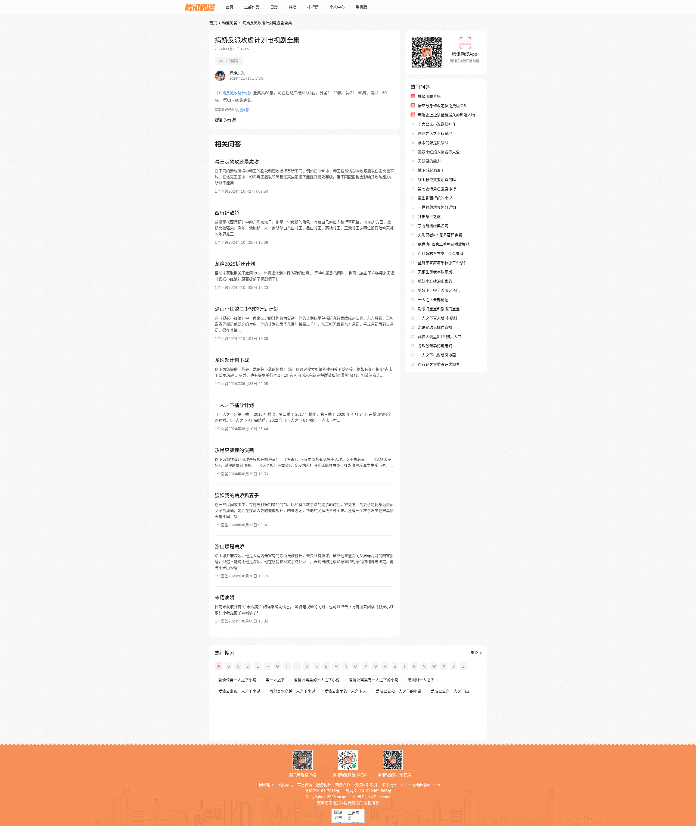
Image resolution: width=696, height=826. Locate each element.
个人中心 (337, 7)
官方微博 (304, 785)
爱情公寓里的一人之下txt (345, 691)
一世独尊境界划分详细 (437, 207)
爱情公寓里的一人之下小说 (317, 680)
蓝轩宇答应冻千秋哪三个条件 (442, 263)
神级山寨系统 (429, 96)
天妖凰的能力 (429, 161)
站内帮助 (285, 785)
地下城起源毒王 (431, 170)
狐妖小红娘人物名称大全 (439, 152)
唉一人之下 (275, 680)
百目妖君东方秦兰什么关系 (441, 253)
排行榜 (313, 7)
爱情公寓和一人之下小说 (239, 691)
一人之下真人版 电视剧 (437, 318)
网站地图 (266, 785)
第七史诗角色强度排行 (437, 189)
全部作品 (251, 7)
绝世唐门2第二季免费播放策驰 (444, 244)
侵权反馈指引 (365, 785)
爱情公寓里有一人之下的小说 (373, 680)
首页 (229, 7)
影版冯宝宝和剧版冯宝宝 (439, 309)
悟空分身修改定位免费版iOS (442, 106)
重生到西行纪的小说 (435, 198)
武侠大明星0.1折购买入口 (439, 336)
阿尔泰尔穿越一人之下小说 (292, 691)
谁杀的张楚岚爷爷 (433, 142)
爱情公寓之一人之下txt (450, 691)
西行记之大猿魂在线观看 (439, 364)
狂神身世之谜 (429, 216)
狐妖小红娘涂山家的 (435, 281)
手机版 (361, 7)
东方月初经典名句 (433, 226)
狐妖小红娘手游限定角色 (439, 290)
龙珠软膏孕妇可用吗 (435, 346)
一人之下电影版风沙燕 (437, 355)
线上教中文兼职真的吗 (437, 179)
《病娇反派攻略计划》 (234, 93)
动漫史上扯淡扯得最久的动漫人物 (446, 115)
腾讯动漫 (200, 7)
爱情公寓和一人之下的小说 (398, 691)
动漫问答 (229, 23)
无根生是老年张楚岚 (435, 272)
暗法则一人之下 (421, 680)
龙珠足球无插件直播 (435, 327)
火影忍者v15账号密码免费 (440, 235)
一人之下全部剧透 (433, 300)
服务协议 (323, 785)
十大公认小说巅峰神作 (437, 124)
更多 (475, 652)
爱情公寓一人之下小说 (237, 680)
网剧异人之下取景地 (435, 133)
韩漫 (292, 7)
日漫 (274, 7)
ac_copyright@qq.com (420, 785)
